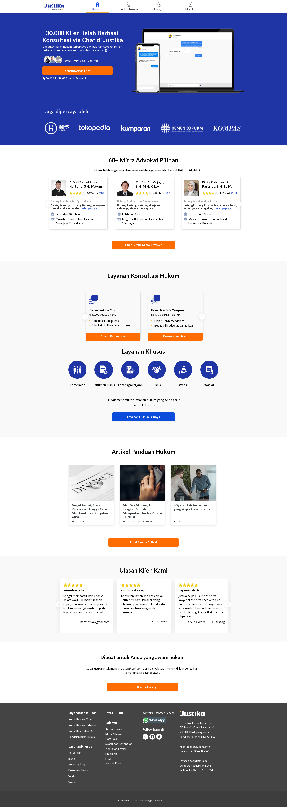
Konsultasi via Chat (80, 719)
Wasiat (72, 782)
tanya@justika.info (198, 746)
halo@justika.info (199, 751)
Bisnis (72, 758)
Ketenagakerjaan (78, 764)
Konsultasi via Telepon (82, 725)
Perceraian (74, 752)
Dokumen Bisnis (78, 770)
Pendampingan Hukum (82, 736)
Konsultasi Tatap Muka (82, 731)
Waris (71, 776)
